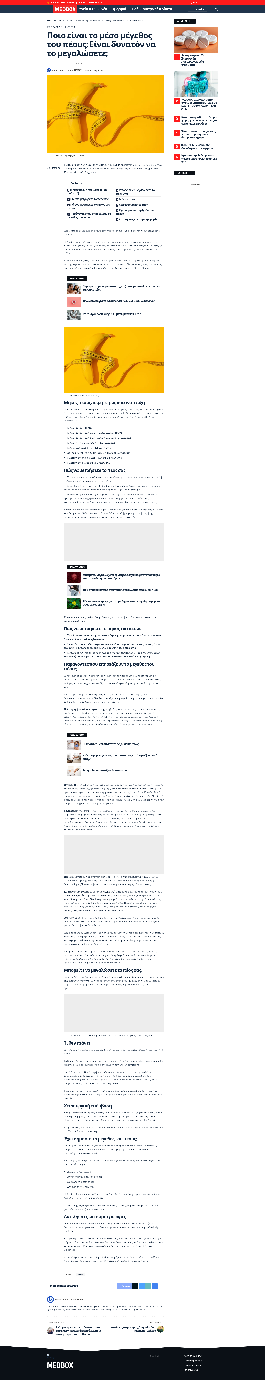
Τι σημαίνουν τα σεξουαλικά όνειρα (105, 770)
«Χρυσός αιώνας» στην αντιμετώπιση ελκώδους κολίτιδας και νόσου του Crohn (199, 104)
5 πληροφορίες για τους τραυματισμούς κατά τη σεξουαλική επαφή (120, 757)
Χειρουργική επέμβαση (133, 205)
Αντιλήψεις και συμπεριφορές (138, 219)
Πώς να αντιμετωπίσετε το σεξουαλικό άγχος (111, 744)
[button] (210, 9)
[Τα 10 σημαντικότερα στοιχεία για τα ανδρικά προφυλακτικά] (74, 590)
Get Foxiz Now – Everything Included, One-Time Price (76, 2)
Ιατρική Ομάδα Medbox (69, 70)
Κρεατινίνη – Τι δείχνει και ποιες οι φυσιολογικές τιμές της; (199, 159)
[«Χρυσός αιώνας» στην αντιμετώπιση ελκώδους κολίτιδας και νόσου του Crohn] (196, 84)
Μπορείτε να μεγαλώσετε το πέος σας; (135, 192)
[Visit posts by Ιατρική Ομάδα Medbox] (50, 1299)
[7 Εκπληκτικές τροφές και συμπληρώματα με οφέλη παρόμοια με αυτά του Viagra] (74, 603)
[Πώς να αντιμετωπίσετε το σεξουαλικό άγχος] (74, 745)
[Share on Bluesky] (59, 63)
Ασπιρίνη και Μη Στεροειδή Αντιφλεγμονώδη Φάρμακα (193, 60)
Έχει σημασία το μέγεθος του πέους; (135, 212)
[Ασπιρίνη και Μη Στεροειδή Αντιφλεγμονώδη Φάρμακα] (196, 40)
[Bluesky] (216, 2)
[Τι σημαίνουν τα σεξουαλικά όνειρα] (74, 771)
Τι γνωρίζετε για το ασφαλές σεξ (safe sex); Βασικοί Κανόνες (119, 301)
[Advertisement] (114, 542)
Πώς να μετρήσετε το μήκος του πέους (88, 206)
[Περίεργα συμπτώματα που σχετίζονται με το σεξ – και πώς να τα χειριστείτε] (74, 288)
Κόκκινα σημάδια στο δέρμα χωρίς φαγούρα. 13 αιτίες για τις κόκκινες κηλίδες (199, 121)
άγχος (67, 1197)
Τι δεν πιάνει (127, 199)
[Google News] (212, 2)
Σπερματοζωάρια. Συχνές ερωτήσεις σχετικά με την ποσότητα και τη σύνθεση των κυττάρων (121, 576)
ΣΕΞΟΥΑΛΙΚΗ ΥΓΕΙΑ (63, 20)
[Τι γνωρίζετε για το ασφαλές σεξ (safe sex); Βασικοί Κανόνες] (74, 302)
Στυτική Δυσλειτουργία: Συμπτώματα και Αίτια (112, 314)
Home (49, 20)
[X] (205, 2)
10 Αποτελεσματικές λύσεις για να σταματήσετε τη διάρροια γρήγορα (198, 134)
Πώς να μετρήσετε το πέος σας (89, 199)
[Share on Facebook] (49, 63)
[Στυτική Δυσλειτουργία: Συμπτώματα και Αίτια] (74, 315)
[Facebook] (201, 2)
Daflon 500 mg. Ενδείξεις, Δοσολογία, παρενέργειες (197, 146)
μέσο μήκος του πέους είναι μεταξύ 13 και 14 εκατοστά (99, 164)
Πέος (80, 1274)
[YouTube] (209, 2)
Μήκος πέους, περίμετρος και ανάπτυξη (87, 191)
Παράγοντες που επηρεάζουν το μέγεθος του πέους (89, 215)
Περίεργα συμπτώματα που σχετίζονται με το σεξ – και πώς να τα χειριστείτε (121, 288)
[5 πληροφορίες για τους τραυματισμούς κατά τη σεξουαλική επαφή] (74, 758)
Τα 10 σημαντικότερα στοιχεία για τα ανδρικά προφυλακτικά (120, 590)
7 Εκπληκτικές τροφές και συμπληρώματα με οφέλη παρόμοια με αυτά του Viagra (121, 603)
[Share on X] (54, 63)
